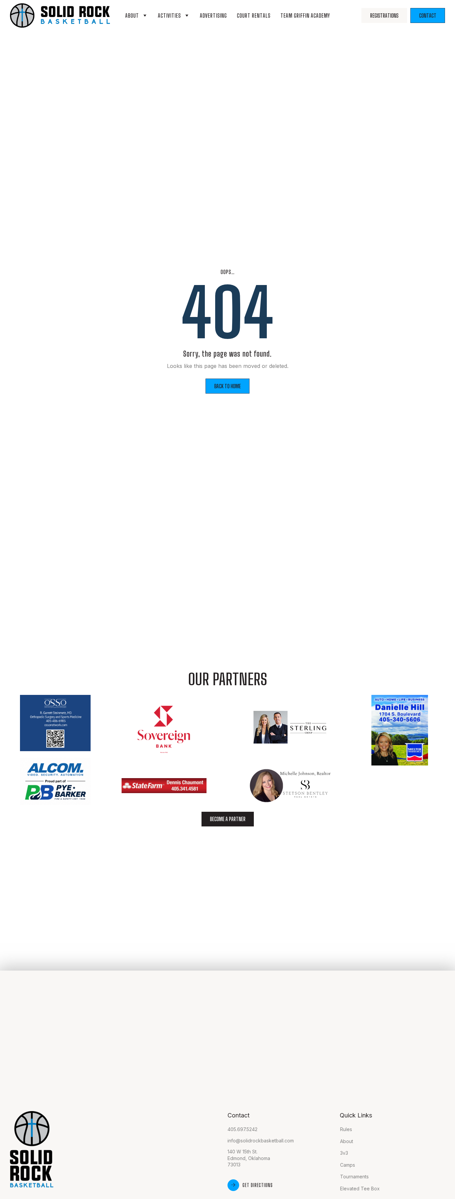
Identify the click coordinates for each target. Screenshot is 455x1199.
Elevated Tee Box (360, 1188)
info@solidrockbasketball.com (261, 1140)
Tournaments (354, 1176)
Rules (346, 1129)
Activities (169, 15)
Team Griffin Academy (305, 15)
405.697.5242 (242, 1129)
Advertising (213, 15)
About (132, 15)
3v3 (344, 1153)
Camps (347, 1165)
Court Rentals (253, 15)
